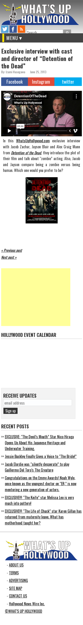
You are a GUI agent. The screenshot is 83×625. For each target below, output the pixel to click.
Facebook (14, 81)
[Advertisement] (35, 297)
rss (21, 29)
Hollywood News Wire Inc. (27, 604)
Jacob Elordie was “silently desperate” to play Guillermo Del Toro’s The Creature (37, 467)
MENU (12, 37)
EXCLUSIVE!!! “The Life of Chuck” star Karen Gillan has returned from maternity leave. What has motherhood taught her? (43, 517)
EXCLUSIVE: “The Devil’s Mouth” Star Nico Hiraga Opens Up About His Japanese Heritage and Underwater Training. (39, 442)
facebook (13, 29)
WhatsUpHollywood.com (33, 140)
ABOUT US (16, 565)
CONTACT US (18, 596)
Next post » (9, 257)
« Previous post (11, 250)
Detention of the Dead (26, 152)
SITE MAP (15, 588)
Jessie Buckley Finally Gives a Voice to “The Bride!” (41, 456)
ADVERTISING (18, 580)
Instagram (41, 81)
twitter (5, 29)
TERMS (14, 573)
